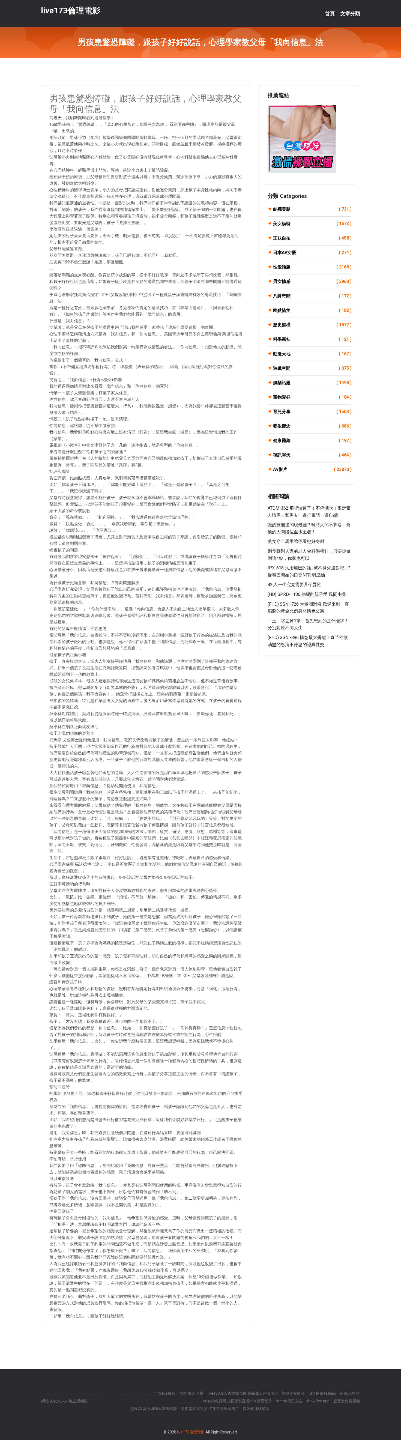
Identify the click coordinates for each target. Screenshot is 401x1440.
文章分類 (350, 13)
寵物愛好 (312, 397)
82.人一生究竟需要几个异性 (294, 584)
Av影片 (312, 469)
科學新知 (312, 339)
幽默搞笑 (312, 310)
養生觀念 (312, 426)
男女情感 (312, 281)
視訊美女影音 (293, 1393)
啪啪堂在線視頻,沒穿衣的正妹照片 (210, 1408)
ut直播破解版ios (322, 1393)
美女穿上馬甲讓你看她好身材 (296, 541)
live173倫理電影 (70, 10)
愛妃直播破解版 (256, 1408)
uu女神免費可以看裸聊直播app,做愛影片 (237, 1401)
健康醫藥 (312, 440)
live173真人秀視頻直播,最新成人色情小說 (243, 1393)
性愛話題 (312, 267)
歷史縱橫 (312, 324)
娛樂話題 (312, 382)
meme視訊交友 (289, 1401)
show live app (318, 1401)
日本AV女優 (312, 252)
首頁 (330, 13)
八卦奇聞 (312, 295)
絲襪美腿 (312, 209)
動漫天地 (312, 353)
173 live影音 (165, 1393)
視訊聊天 (312, 455)
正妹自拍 (312, 238)
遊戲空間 (312, 368)
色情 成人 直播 (191, 1393)
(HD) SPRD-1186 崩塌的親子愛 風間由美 (307, 594)
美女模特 (312, 223)
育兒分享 (312, 411)
